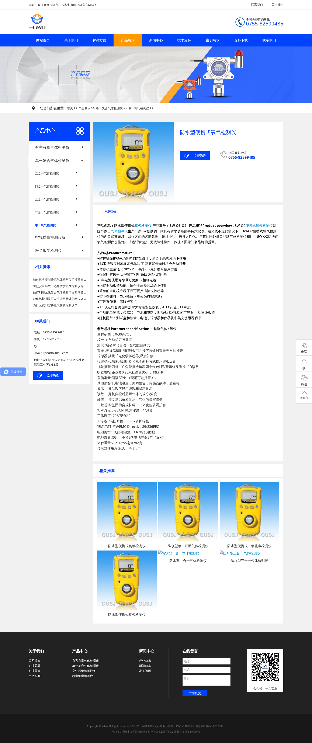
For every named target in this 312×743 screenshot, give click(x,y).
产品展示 (128, 40)
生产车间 (35, 676)
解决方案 (99, 40)
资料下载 (241, 40)
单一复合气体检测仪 (109, 108)
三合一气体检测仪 (47, 199)
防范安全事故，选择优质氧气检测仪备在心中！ (59, 286)
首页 (70, 108)
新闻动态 (145, 666)
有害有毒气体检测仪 (85, 661)
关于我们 (71, 40)
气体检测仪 (119, 231)
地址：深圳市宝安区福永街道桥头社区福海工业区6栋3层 (144, 731)
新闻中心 (156, 40)
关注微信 (277, 5)
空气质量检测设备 (84, 671)
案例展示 (212, 40)
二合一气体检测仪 (47, 212)
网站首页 (43, 40)
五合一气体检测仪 (47, 173)
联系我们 (257, 5)
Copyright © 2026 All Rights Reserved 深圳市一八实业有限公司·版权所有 (129, 726)
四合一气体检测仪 (47, 186)
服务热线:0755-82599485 (210, 726)
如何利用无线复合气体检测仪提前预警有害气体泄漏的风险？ (59, 292)
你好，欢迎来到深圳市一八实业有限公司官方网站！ (63, 5)
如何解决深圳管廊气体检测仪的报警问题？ (59, 280)
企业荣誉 (35, 671)
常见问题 (145, 671)
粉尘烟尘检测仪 (82, 676)
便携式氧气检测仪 (259, 225)
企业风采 (35, 666)
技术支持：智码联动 (188, 731)
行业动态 (145, 661)
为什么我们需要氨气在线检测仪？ (55, 305)
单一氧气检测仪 (138, 108)
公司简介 (35, 661)
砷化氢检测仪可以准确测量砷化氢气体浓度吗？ (59, 299)
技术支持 (184, 40)
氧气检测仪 (143, 225)
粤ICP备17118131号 (183, 726)
